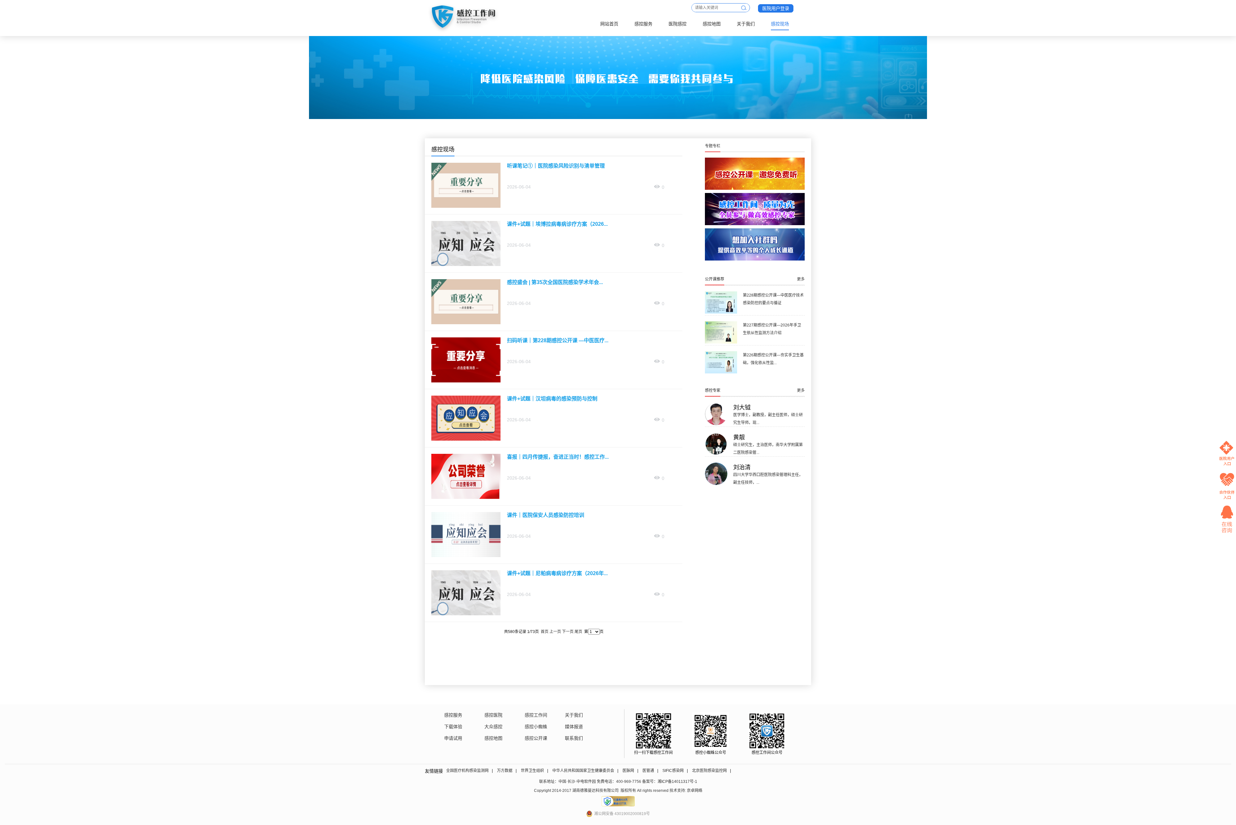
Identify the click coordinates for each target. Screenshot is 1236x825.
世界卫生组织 (532, 770)
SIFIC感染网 (673, 770)
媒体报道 (574, 726)
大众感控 (493, 726)
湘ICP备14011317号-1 (677, 781)
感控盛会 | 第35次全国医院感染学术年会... (555, 282)
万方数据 (504, 770)
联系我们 (574, 738)
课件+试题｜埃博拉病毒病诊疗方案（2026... (557, 224)
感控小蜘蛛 (536, 726)
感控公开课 (536, 738)
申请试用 (453, 738)
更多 (801, 279)
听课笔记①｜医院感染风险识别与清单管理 (556, 166)
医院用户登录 (775, 8)
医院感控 (678, 23)
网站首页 (609, 23)
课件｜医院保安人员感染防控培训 (545, 515)
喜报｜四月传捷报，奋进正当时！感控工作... (558, 457)
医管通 (648, 770)
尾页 (578, 631)
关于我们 (746, 23)
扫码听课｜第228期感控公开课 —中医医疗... (557, 340)
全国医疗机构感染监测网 (467, 770)
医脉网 (628, 770)
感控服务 (643, 23)
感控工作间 (536, 715)
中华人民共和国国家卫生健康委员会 (583, 770)
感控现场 (780, 23)
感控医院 (493, 715)
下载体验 (453, 726)
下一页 (568, 631)
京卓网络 (694, 790)
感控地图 (712, 23)
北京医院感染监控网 (709, 770)
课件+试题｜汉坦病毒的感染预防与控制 (552, 398)
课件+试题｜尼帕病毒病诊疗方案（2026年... (557, 573)
